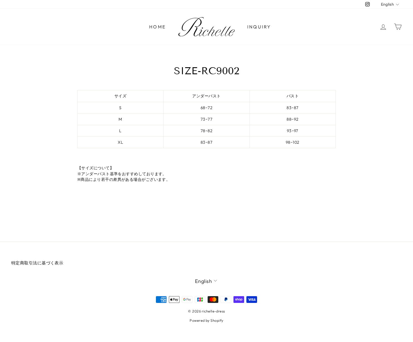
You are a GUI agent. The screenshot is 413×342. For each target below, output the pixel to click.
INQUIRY (259, 27)
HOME (157, 27)
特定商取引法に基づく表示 (37, 263)
